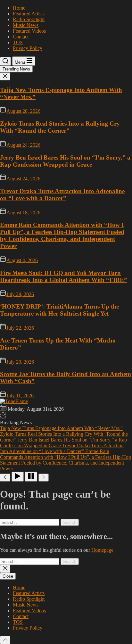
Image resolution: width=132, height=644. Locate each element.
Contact (21, 36)
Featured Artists (29, 13)
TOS (18, 42)
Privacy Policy (27, 48)
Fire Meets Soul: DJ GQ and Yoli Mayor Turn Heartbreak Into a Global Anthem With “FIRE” (63, 276)
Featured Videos (29, 31)
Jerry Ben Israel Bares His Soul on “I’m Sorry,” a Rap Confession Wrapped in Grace (65, 161)
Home (19, 8)
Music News (25, 25)
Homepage (102, 550)
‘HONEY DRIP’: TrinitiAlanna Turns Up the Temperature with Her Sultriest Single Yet (59, 310)
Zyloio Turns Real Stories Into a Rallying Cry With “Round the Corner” (60, 127)
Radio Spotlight (29, 19)
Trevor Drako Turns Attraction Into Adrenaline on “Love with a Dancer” (62, 195)
